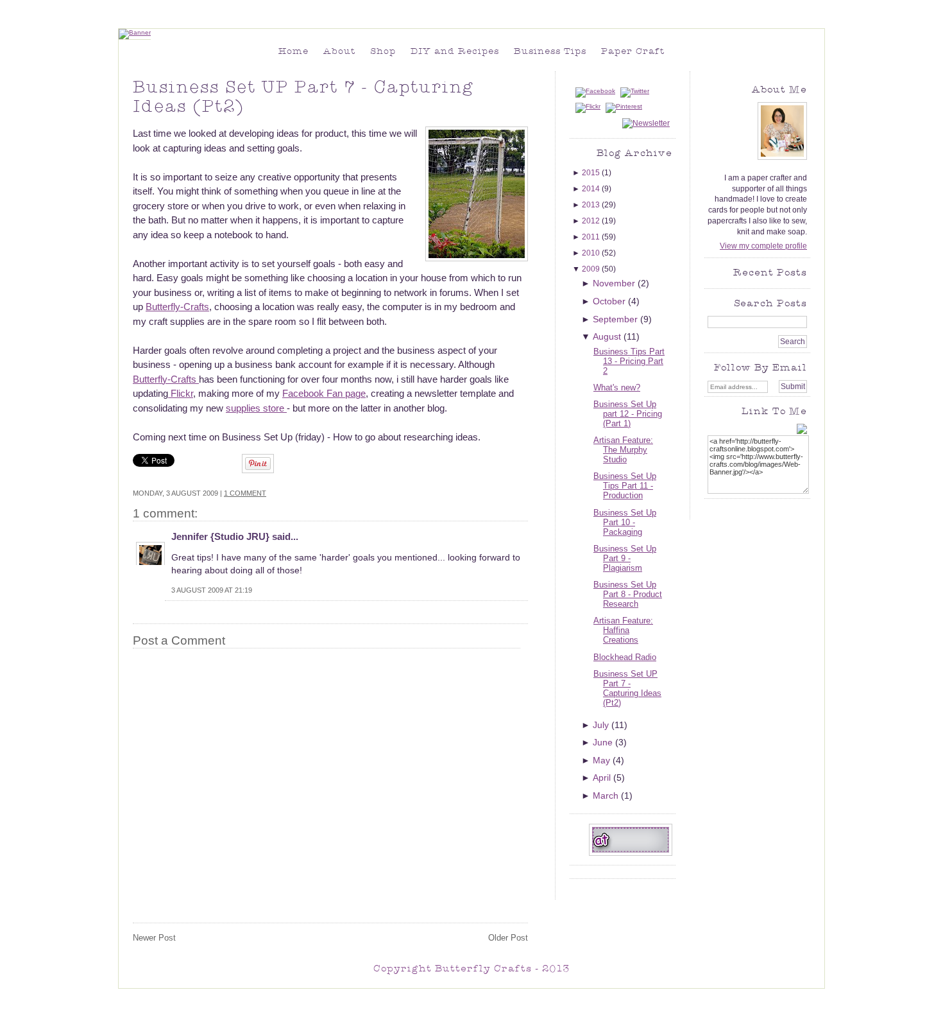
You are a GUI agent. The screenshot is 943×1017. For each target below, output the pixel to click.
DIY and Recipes (455, 51)
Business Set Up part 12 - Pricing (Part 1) (627, 413)
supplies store (256, 408)
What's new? (616, 387)
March (607, 795)
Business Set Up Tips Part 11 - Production (624, 485)
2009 (592, 269)
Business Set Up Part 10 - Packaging (624, 522)
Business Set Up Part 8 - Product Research (627, 594)
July (602, 725)
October (610, 301)
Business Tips (550, 51)
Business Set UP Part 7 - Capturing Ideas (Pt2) (627, 688)
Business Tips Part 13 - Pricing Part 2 (629, 361)
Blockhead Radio (624, 657)
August (608, 336)
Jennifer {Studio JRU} (220, 536)
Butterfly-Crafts (177, 306)
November (615, 283)
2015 (592, 172)
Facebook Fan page (324, 393)
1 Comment (245, 493)
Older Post (508, 938)
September (616, 319)
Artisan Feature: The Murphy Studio (623, 449)
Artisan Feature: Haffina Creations (623, 630)
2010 (592, 252)
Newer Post (154, 938)
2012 (592, 220)
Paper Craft (633, 51)
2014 (592, 188)
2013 (592, 204)
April (603, 777)
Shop (383, 51)
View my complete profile (763, 245)
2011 (592, 236)
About (339, 51)
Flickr (180, 393)
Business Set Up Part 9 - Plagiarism (624, 558)
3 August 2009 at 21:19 (211, 590)
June (604, 742)
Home (293, 51)
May (603, 760)
